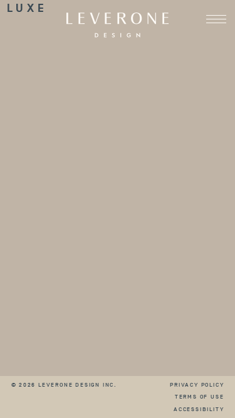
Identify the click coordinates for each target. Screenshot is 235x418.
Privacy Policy (197, 384)
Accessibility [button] (199, 408)
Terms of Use (199, 396)
